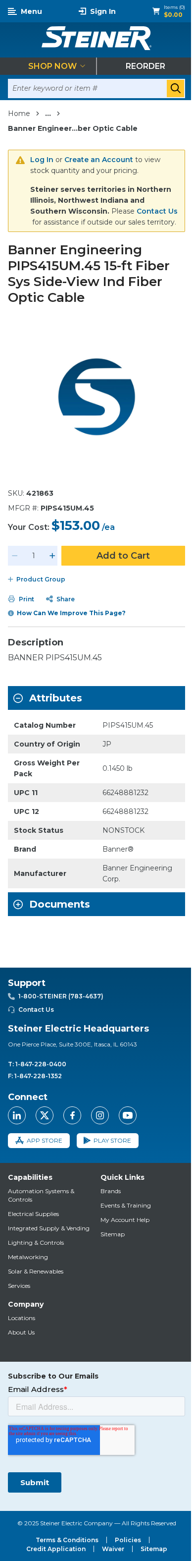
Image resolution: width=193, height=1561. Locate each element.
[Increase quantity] (52, 556)
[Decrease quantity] (15, 556)
